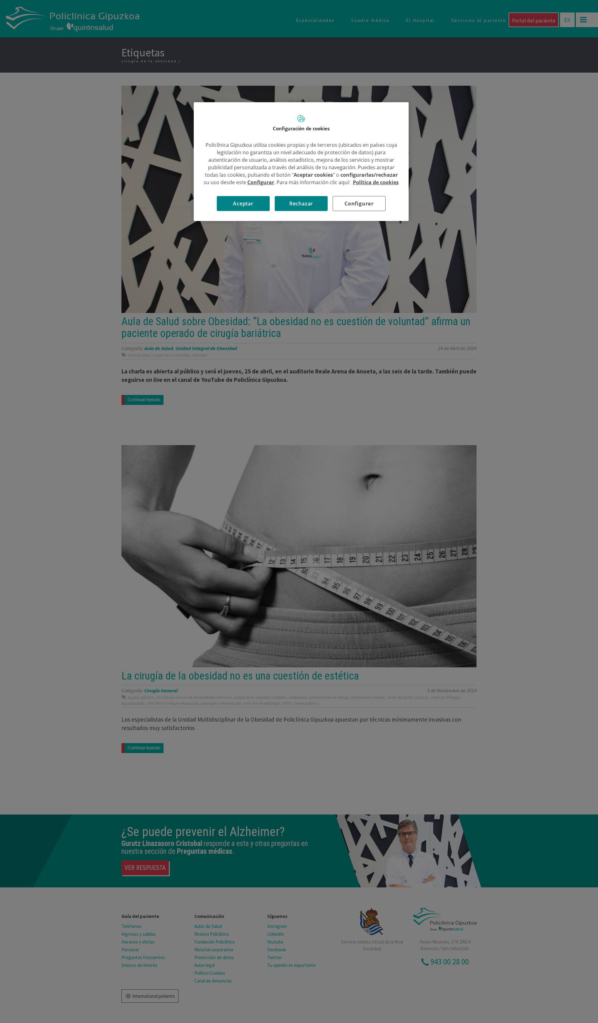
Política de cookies (376, 182)
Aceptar (243, 203)
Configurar (359, 203)
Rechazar (301, 203)
